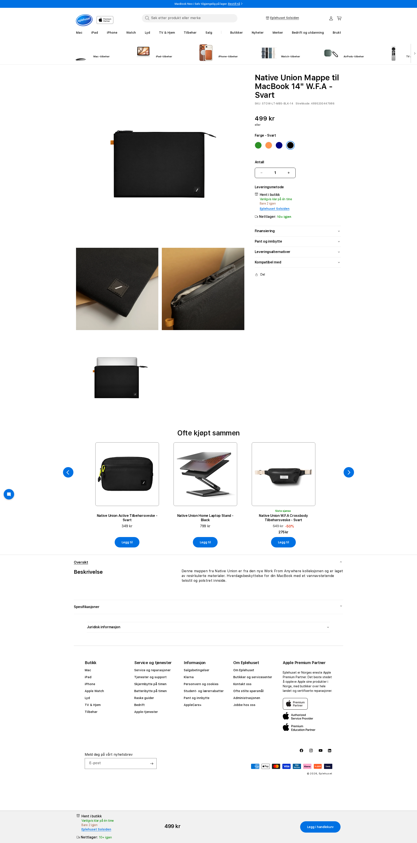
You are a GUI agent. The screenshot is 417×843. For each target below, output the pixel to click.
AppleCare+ (193, 705)
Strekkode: (303, 103)
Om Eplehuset (243, 670)
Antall (259, 162)
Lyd (87, 698)
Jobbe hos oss (244, 705)
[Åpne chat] (9, 494)
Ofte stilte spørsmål (248, 691)
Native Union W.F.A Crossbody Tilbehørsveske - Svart (283, 518)
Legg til (127, 542)
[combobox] (189, 18)
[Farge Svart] (290, 145)
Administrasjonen (246, 698)
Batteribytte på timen (150, 691)
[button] (339, 18)
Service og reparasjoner (152, 670)
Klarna (189, 677)
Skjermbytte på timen (150, 684)
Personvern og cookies (201, 684)
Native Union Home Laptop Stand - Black (205, 518)
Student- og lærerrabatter (204, 691)
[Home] (84, 20)
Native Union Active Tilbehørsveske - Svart (127, 518)
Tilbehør (91, 712)
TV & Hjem (93, 705)
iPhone (90, 684)
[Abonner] (151, 763)
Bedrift (139, 705)
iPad (88, 677)
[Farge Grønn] (258, 145)
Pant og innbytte (196, 698)
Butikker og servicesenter (252, 677)
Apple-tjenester (146, 712)
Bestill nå (234, 3)
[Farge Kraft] (268, 145)
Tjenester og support (150, 677)
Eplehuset (325, 773)
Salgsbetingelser (196, 670)
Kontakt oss (242, 684)
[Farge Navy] (279, 145)
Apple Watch (94, 691)
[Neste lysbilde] (414, 53)
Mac (88, 670)
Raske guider (144, 698)
